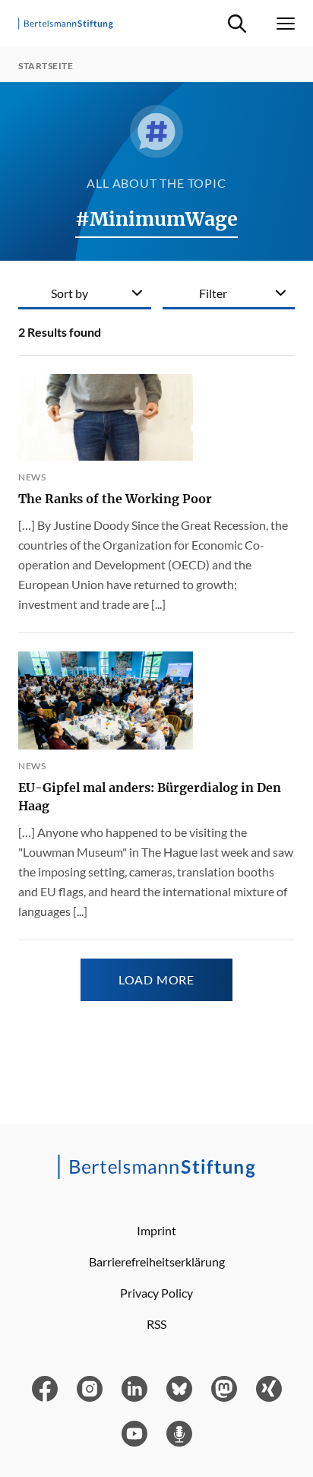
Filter (213, 293)
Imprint (156, 1230)
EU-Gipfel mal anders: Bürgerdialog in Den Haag (149, 796)
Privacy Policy (156, 1292)
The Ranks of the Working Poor (115, 498)
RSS (156, 1324)
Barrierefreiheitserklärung (157, 1261)
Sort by (69, 293)
